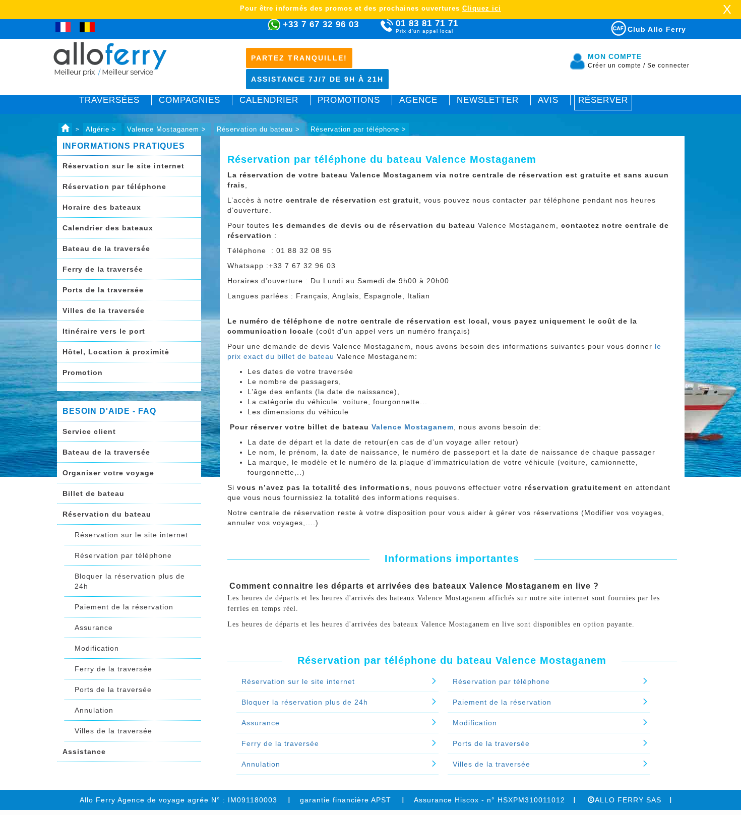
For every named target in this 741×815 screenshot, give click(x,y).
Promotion (83, 372)
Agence (418, 100)
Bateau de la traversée (106, 248)
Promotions (349, 100)
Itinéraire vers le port (104, 331)
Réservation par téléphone (114, 186)
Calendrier (268, 100)
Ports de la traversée (103, 290)
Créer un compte (616, 65)
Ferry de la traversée (103, 269)
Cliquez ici (481, 8)
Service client (89, 431)
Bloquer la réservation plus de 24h (130, 581)
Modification (97, 648)
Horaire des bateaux (102, 207)
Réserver (603, 100)
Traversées (109, 100)
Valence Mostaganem (413, 427)
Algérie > (102, 129)
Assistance (84, 751)
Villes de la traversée (104, 310)
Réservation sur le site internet (123, 166)
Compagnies (189, 100)
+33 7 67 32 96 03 (321, 24)
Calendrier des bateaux (108, 228)
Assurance (94, 627)
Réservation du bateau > (259, 129)
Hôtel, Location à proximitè (116, 352)
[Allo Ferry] (65, 129)
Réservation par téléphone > (358, 129)
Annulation (94, 710)
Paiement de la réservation (124, 607)
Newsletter (488, 100)
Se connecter (668, 65)
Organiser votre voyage (108, 473)
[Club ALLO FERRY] (609, 26)
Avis (548, 100)
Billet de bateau (94, 493)
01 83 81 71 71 (427, 26)
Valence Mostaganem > (168, 129)
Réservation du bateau (107, 514)
